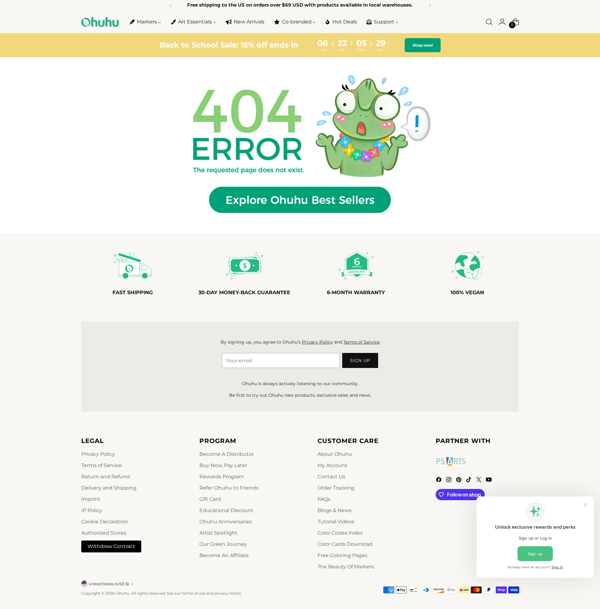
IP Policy (91, 510)
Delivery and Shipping (109, 488)
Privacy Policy (317, 342)
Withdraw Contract (111, 546)
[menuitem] (145, 22)
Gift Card (210, 499)
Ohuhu (122, 593)
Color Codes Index (340, 533)
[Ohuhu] (100, 22)
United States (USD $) (109, 583)
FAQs (324, 499)
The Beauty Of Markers (346, 567)
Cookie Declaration (104, 522)
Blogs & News (335, 510)
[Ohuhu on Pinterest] (459, 480)
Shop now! (422, 45)
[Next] (430, 5)
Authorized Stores (103, 533)
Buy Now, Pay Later (223, 465)
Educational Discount (226, 510)
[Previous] (171, 5)
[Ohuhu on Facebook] (439, 480)
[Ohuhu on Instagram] (449, 480)
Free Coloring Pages (343, 555)
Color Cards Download (345, 544)
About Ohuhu (335, 454)
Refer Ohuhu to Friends (228, 488)
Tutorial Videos (336, 522)
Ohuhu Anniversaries (225, 522)
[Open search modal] (489, 22)
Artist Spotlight (218, 533)
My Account (333, 465)
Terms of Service (361, 342)
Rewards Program (221, 477)
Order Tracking (336, 488)
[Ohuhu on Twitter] (479, 480)
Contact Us (331, 477)
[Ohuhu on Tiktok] (469, 480)
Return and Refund (105, 477)
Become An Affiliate (224, 555)
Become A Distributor (226, 454)
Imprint (90, 499)
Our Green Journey (223, 544)
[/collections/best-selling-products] (300, 145)
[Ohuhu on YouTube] (489, 480)
